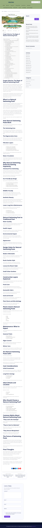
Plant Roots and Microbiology (10, 63)
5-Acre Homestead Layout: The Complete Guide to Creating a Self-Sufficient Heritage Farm (32, 37)
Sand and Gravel (8, 62)
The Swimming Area (9, 43)
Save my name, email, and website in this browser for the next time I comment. (13, 513)
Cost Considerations (8, 69)
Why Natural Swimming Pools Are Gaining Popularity (11, 46)
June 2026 (28, 56)
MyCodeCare (34, 526)
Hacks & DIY (15, 7)
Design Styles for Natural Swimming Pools (10, 55)
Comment (6, 491)
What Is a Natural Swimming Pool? (9, 41)
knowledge (24, 7)
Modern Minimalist (9, 56)
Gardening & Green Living (7, 7)
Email (5, 504)
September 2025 (29, 70)
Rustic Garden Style (9, 57)
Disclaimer (28, 5)
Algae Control (8, 66)
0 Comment (15, 30)
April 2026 (28, 58)
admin (5, 30)
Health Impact (8, 53)
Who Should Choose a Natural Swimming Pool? (11, 72)
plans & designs (29, 7)
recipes (20, 7)
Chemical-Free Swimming (9, 47)
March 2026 (28, 60)
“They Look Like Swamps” (10, 74)
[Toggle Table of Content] (17, 39)
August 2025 (28, 72)
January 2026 (29, 63)
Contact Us (12, 5)
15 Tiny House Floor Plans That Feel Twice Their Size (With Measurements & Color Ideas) (31, 27)
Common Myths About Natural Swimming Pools (11, 73)
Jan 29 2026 (10, 30)
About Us (7, 5)
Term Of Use (23, 5)
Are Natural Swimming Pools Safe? (9, 68)
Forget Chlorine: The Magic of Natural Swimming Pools (11, 40)
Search (27, 15)
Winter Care (8, 67)
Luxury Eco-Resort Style (9, 58)
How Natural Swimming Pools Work (9, 42)
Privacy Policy (18, 5)
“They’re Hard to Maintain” (10, 75)
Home (4, 5)
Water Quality (8, 52)
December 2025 (29, 65)
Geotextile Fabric (8, 61)
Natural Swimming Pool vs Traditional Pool (10, 51)
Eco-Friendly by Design (9, 48)
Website (5, 508)
